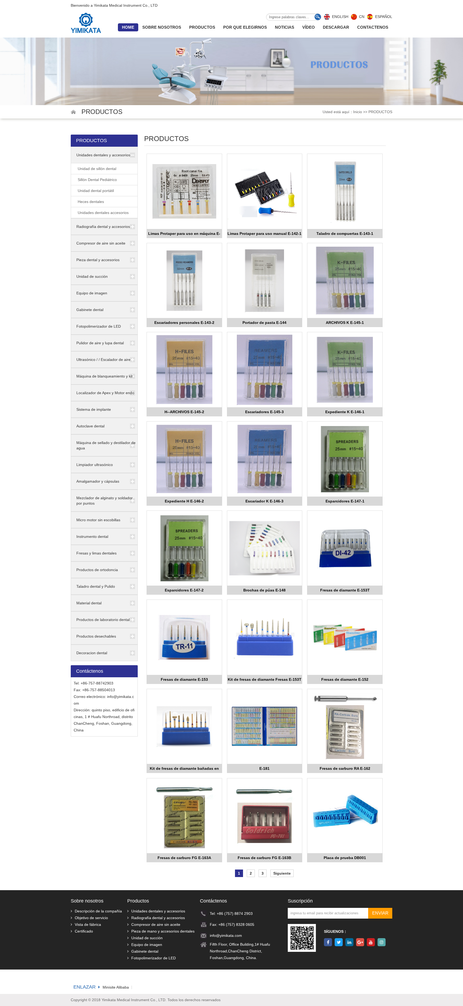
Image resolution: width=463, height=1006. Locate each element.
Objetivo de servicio (91, 918)
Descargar (336, 27)
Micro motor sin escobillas (98, 520)
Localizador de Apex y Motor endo (105, 393)
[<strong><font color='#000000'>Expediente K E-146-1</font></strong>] (344, 370)
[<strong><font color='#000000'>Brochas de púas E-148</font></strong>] (264, 548)
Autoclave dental (90, 426)
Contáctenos (213, 901)
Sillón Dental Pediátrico (97, 179)
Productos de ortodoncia (97, 570)
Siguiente (282, 873)
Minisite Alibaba (116, 987)
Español (383, 16)
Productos (202, 27)
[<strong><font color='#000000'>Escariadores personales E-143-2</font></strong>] (184, 281)
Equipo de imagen (91, 293)
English (340, 16)
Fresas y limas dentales (96, 553)
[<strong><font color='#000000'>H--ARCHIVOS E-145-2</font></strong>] (184, 370)
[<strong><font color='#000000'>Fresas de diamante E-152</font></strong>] (344, 637)
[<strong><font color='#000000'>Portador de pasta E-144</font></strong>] (264, 281)
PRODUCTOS (380, 112)
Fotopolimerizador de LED (98, 326)
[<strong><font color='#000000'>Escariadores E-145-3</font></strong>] (264, 370)
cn (361, 16)
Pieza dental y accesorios (98, 260)
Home (128, 27)
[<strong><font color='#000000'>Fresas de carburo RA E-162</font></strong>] (344, 726)
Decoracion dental (91, 653)
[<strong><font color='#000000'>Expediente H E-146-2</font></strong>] (184, 459)
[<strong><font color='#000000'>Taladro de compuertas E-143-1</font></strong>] (344, 191)
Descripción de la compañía (98, 911)
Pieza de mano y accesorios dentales (163, 931)
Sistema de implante (93, 409)
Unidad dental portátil (96, 190)
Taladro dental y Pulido (95, 586)
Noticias (284, 27)
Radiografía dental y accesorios (103, 226)
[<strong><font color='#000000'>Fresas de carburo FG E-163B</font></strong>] (264, 816)
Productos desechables (96, 636)
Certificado (84, 931)
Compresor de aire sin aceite (100, 243)
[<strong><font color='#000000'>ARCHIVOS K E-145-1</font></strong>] (344, 281)
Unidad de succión (92, 276)
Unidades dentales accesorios (103, 212)
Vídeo (308, 27)
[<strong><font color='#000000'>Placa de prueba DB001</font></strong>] (344, 816)
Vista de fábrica (88, 924)
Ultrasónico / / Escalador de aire (103, 359)
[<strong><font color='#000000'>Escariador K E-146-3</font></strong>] (264, 459)
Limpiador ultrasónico (94, 465)
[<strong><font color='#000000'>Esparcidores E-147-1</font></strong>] (344, 459)
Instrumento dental (92, 536)
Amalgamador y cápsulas (97, 481)
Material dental (89, 603)
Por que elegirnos (245, 27)
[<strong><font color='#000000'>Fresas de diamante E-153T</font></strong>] (344, 548)
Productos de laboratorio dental (103, 619)
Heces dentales (91, 201)
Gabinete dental (89, 310)
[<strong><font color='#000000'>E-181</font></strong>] (264, 726)
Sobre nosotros (161, 27)
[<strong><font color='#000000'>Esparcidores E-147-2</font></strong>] (184, 548)
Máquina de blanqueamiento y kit (104, 376)
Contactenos (372, 27)
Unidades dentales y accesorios (103, 155)
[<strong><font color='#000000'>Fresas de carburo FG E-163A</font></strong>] (184, 816)
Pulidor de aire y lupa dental (100, 343)
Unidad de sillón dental (97, 169)
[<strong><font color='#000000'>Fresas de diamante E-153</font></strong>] (184, 637)
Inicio (357, 112)
